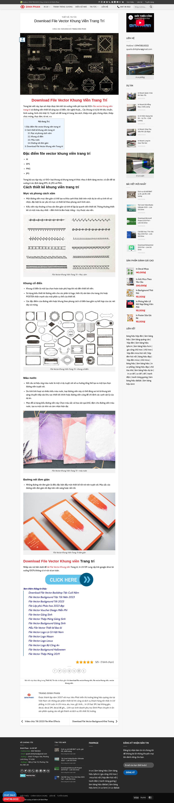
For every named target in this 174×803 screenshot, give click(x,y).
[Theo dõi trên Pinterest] (112, 2)
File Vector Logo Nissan (40, 636)
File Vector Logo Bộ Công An (43, 645)
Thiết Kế (65, 17)
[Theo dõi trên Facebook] (99, 2)
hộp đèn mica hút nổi (136, 353)
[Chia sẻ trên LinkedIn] (79, 671)
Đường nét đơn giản (38, 143)
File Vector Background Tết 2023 (46, 601)
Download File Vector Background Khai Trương (93, 721)
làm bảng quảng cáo (141, 339)
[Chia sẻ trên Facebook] (55, 671)
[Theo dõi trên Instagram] (102, 2)
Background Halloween (52, 649)
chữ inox (148, 349)
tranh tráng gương (140, 377)
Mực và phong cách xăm (40, 133)
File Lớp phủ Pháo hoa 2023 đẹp (46, 605)
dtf (144, 373)
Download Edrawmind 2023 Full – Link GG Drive (145, 247)
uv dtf (139, 373)
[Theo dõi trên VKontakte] (123, 2)
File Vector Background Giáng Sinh (46, 623)
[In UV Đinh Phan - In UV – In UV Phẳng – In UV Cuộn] (30, 7)
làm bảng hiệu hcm (142, 346)
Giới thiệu (130, 2)
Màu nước (34, 140)
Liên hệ (139, 2)
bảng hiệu (130, 363)
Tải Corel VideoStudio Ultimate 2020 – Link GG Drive (145, 207)
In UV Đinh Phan (53, 2)
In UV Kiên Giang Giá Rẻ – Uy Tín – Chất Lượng (145, 118)
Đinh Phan (24, 748)
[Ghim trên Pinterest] (69, 671)
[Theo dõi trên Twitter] (104, 2)
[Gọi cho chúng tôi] (109, 2)
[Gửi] (151, 7)
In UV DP (33, 748)
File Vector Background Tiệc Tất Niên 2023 (51, 597)
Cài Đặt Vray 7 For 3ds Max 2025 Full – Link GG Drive (145, 234)
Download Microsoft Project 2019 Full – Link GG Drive (145, 220)
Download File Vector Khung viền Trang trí (44, 146)
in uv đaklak (114, 787)
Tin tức (93, 7)
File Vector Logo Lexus (40, 640)
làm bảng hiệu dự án (144, 370)
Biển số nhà (81, 7)
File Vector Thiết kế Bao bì (48, 627)
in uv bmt (103, 787)
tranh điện (93, 781)
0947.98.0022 (11, 799)
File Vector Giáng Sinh (40, 614)
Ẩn (48, 121)
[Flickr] (120, 2)
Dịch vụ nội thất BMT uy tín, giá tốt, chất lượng (145, 194)
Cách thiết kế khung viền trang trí (40, 130)
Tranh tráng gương (63, 7)
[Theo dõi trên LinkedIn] (115, 2)
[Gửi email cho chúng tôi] (107, 2)
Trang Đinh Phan (79, 29)
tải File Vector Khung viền (58, 567)
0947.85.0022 (142, 45)
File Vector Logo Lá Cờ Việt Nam (45, 632)
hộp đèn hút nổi (109, 777)
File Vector (34, 649)
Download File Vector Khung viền (51, 561)
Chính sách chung (39, 796)
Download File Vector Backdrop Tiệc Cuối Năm (53, 592)
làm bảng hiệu (143, 363)
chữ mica (145, 360)
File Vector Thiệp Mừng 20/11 (44, 653)
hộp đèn (130, 342)
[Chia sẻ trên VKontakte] (74, 671)
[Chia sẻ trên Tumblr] (84, 671)
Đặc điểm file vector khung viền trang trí (42, 126)
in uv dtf (131, 373)
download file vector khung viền (80, 680)
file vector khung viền (101, 680)
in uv (91, 770)
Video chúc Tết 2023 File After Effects (42, 721)
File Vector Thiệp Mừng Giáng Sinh (46, 618)
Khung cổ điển (35, 136)
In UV (46, 7)
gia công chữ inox (134, 349)
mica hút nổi (95, 777)
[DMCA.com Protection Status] (28, 775)
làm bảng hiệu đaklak (98, 784)
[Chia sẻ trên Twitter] (59, 671)
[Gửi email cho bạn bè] (64, 671)
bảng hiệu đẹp (144, 356)
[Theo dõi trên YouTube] (117, 2)
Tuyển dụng (149, 2)
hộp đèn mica (133, 360)
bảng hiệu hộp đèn (134, 336)
